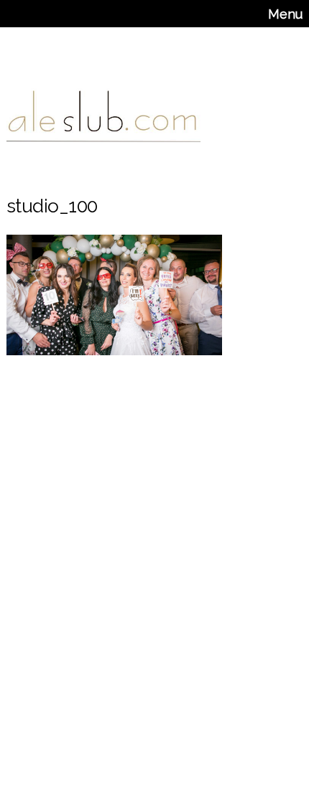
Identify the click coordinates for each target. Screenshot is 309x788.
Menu (285, 14)
